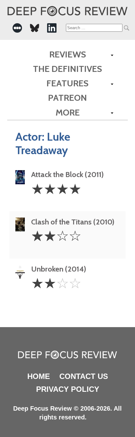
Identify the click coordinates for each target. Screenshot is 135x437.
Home (38, 376)
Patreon (67, 97)
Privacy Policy (67, 389)
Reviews (67, 54)
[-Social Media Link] (17, 28)
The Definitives (67, 68)
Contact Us (83, 376)
